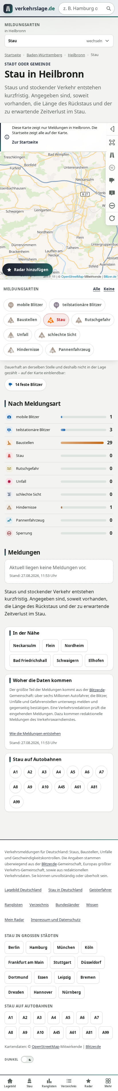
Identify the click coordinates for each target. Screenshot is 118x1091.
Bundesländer (67, 904)
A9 (29, 786)
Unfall (22, 334)
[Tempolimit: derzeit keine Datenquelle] (112, 167)
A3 (44, 772)
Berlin (14, 947)
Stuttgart (62, 962)
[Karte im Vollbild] (112, 142)
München (66, 947)
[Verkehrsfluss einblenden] (112, 155)
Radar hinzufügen (31, 269)
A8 (15, 786)
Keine (109, 288)
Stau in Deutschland (65, 889)
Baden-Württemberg (44, 54)
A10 (45, 786)
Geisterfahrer (100, 889)
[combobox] (86, 8)
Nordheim (74, 645)
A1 (15, 772)
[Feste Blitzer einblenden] (112, 180)
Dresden (16, 992)
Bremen (88, 977)
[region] (59, 201)
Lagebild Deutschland (23, 889)
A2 (29, 772)
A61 (77, 786)
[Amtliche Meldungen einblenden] (112, 193)
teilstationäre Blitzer (82, 304)
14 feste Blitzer (29, 384)
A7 (101, 772)
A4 (58, 772)
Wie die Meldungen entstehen (35, 733)
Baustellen (27, 319)
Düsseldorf (91, 962)
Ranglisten (14, 904)
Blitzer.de (110, 276)
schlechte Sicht (62, 334)
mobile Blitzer (30, 304)
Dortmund (18, 977)
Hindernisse (28, 349)
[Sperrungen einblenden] (112, 205)
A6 (87, 772)
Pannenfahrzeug (74, 349)
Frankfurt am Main (26, 962)
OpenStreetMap (72, 276)
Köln (89, 947)
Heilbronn (76, 54)
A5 (72, 772)
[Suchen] (108, 8)
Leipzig (64, 977)
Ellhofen (96, 660)
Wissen (92, 904)
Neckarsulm (24, 645)
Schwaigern (68, 660)
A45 (61, 786)
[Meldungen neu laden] (112, 218)
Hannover (43, 992)
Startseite (13, 54)
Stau (61, 319)
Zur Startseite (25, 142)
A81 (94, 786)
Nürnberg (71, 992)
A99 (16, 801)
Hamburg (38, 947)
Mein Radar (14, 919)
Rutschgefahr (98, 319)
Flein (50, 645)
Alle (96, 288)
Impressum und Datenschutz (55, 919)
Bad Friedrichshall (30, 660)
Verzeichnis (39, 904)
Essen (43, 977)
